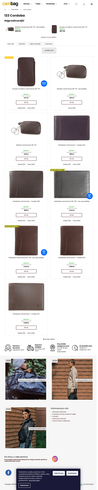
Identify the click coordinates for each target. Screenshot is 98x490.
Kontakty (55, 416)
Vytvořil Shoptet (88, 484)
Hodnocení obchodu (59, 419)
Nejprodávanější (35, 44)
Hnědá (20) (21, 108)
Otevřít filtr (49, 50)
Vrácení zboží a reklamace (61, 421)
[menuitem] (27, 4)
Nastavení (24, 485)
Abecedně (48, 44)
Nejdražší (22, 44)
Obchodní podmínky (59, 412)
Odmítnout (58, 473)
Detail (26, 102)
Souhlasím (72, 473)
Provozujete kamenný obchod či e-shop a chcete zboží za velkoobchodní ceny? (25, 460)
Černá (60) (31, 108)
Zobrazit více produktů (48, 37)
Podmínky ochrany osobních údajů (64, 414)
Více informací (34, 480)
